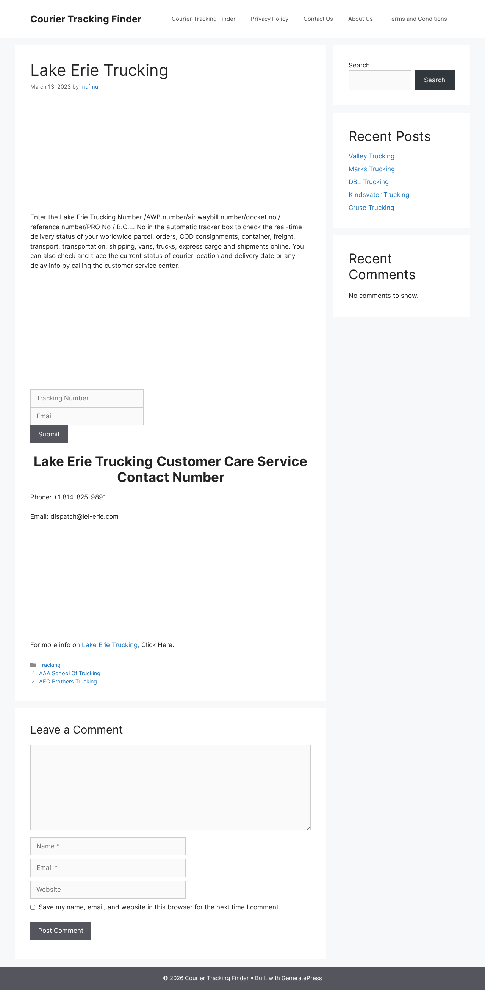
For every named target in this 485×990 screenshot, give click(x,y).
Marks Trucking (372, 169)
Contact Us (318, 18)
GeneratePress (302, 978)
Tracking (50, 665)
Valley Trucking (371, 156)
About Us (360, 18)
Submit (49, 434)
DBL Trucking (369, 182)
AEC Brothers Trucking (68, 681)
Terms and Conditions (417, 18)
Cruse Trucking (371, 207)
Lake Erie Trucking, (110, 645)
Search (359, 65)
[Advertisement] (170, 156)
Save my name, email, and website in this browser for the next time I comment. (159, 907)
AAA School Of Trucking (69, 673)
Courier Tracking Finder (85, 19)
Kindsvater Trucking (379, 195)
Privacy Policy (269, 18)
